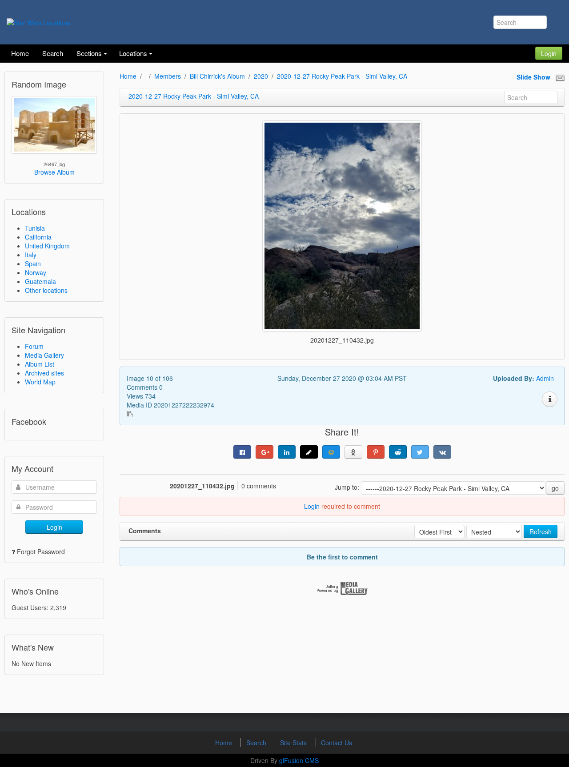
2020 (261, 76)
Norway (35, 272)
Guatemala (40, 281)
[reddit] (398, 452)
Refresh (540, 531)
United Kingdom (47, 245)
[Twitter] (420, 452)
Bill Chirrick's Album (217, 76)
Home (128, 76)
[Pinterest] (376, 452)
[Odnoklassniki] (353, 452)
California (38, 236)
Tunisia (35, 228)
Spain (33, 263)
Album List (39, 364)
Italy (30, 254)
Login (549, 53)
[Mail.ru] (331, 452)
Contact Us (336, 742)
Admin (545, 378)
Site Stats (294, 742)
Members (167, 76)
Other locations (46, 290)
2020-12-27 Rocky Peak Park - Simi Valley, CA (342, 76)
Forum (34, 346)
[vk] (442, 452)
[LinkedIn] (287, 452)
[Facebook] (242, 452)
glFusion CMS (299, 760)
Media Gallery (44, 355)
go (555, 487)
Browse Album (54, 172)
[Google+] (264, 452)
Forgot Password (41, 551)
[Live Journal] (309, 452)
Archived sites (44, 372)
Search (257, 742)
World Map (40, 381)
